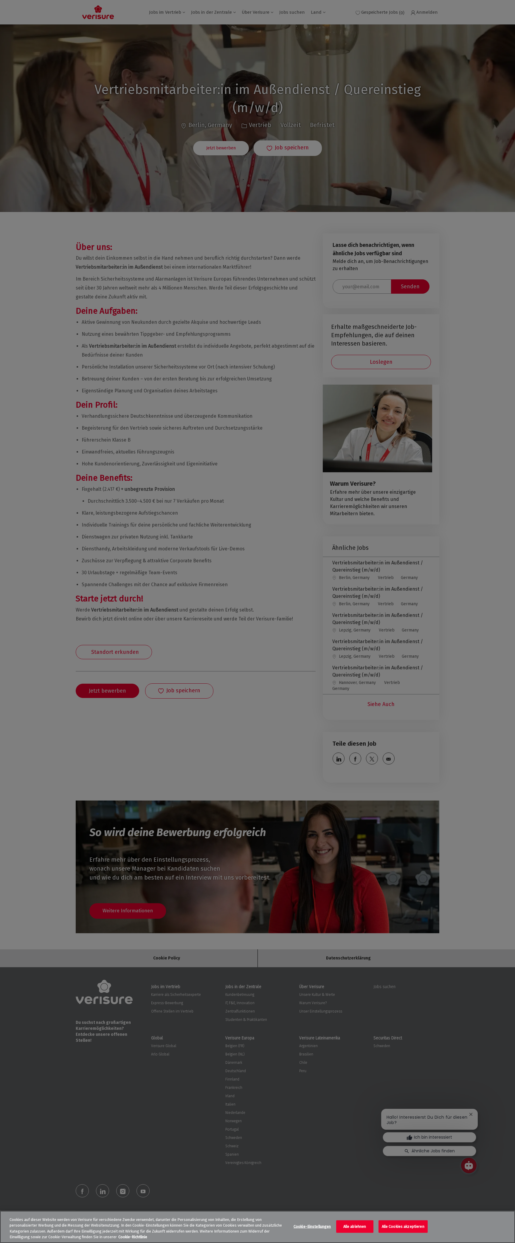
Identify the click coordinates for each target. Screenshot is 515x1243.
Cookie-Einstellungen (312, 1226)
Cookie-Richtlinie (132, 1237)
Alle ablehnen (354, 1226)
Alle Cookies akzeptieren (403, 1226)
